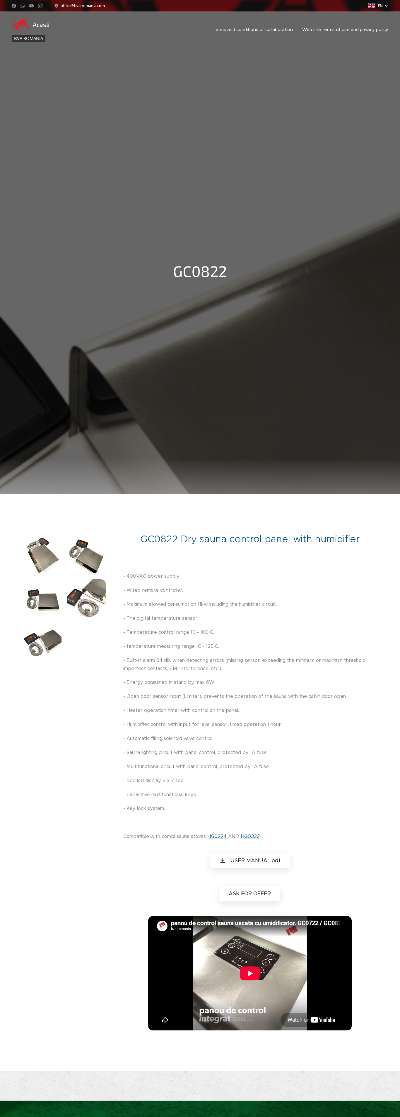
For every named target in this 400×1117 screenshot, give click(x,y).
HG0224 (217, 836)
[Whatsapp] (22, 6)
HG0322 (250, 836)
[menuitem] (254, 29)
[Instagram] (40, 6)
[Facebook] (14, 6)
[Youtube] (31, 6)
